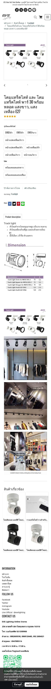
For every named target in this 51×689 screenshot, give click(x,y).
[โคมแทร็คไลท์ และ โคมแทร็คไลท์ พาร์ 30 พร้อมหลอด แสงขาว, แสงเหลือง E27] (25, 56)
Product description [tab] (13, 217)
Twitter (5, 603)
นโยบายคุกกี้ (12, 679)
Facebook (6, 599)
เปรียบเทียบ (31, 188)
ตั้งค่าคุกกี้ (18, 684)
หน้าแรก (5, 574)
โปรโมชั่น (6, 577)
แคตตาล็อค (6, 583)
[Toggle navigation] (47, 17)
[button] (34, 17)
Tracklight (14, 194)
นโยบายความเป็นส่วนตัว (34, 677)
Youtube (5, 609)
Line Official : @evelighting (13, 612)
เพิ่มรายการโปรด (13, 188)
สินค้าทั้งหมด (7, 580)
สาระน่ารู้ (6, 586)
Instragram (7, 606)
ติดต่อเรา (5, 590)
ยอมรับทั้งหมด (31, 684)
